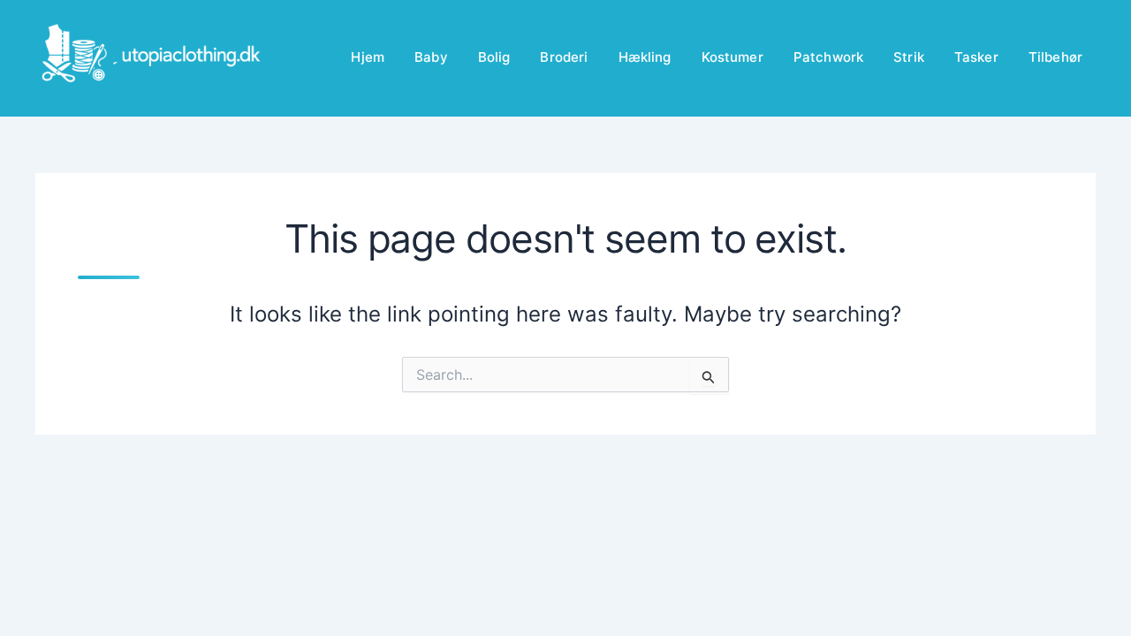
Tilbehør (1055, 57)
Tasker (976, 57)
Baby (431, 57)
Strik (908, 57)
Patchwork (828, 57)
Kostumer (732, 57)
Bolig (494, 57)
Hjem (367, 57)
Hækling (645, 57)
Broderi (564, 57)
